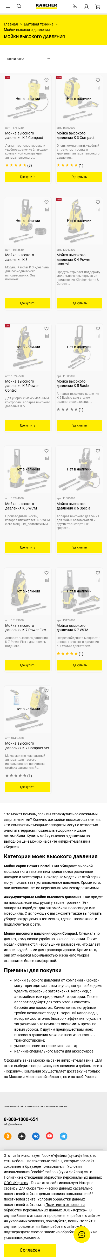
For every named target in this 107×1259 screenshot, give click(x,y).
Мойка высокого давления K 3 (19, 257)
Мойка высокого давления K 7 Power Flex (25, 627)
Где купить (28, 177)
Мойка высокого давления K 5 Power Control (22, 385)
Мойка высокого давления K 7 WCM (72, 627)
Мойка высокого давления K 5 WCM (21, 506)
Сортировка (15, 58)
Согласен (30, 1250)
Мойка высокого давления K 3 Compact (76, 135)
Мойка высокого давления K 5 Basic (73, 383)
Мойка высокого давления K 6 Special (74, 506)
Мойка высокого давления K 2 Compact (24, 135)
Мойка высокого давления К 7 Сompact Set (27, 745)
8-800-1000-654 (21, 1119)
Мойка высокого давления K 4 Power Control (73, 259)
